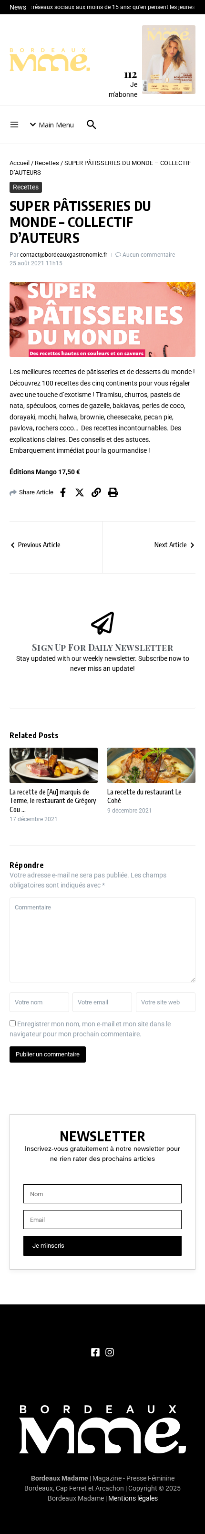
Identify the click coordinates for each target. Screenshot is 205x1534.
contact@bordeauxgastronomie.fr (63, 254)
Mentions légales (133, 1498)
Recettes (47, 163)
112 (131, 73)
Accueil (20, 163)
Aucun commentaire (149, 254)
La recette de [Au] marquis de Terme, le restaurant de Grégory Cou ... (53, 800)
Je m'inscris (48, 1245)
